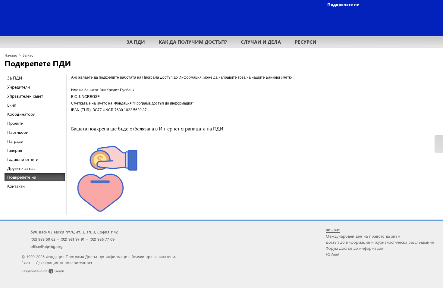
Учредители (18, 87)
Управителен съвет (25, 96)
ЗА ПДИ (136, 42)
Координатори (21, 114)
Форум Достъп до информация (354, 248)
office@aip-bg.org (46, 246)
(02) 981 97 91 (72, 239)
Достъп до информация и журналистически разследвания (380, 242)
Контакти (16, 186)
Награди (15, 141)
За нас (28, 55)
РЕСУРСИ (305, 42)
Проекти (15, 123)
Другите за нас (21, 168)
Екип (11, 105)
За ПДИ (14, 78)
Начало (11, 55)
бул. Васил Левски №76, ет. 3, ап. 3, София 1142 (74, 231)
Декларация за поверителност (64, 262)
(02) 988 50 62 (42, 239)
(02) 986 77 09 (102, 239)
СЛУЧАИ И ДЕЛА (261, 42)
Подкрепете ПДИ (38, 63)
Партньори (17, 132)
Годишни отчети (22, 159)
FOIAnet (332, 254)
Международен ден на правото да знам (363, 236)
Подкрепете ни (21, 177)
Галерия (14, 150)
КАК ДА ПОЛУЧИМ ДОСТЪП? (193, 42)
